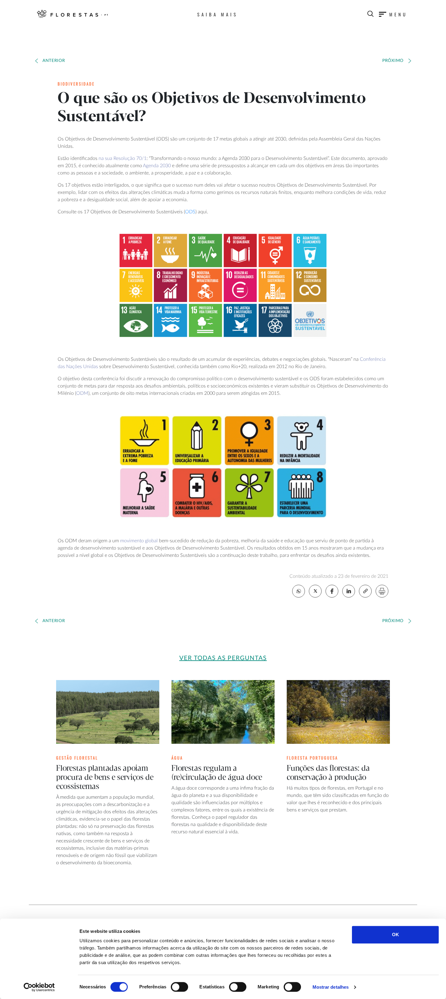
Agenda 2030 (157, 165)
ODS (190, 211)
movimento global (139, 540)
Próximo (393, 61)
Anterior (53, 61)
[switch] (179, 987)
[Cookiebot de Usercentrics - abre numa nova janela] (39, 987)
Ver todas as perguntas (223, 658)
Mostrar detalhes (331, 987)
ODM (82, 393)
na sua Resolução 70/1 (123, 158)
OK (395, 934)
